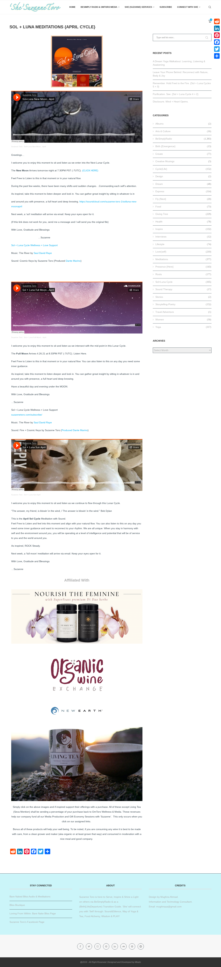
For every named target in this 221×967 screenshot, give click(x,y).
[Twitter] (89, 946)
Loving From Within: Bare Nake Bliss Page (32, 913)
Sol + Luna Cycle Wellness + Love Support (34, 245)
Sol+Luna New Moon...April (35, 146)
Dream (183, 184)
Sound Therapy (183, 289)
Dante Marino (73, 260)
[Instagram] (98, 946)
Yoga (183, 327)
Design (183, 176)
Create (183, 154)
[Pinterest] (106, 946)
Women (183, 319)
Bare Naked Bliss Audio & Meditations (29, 896)
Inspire (183, 229)
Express (183, 191)
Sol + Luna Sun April (32, 495)
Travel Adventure (183, 312)
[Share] (216, 56)
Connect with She (187, 7)
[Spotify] (132, 946)
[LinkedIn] (216, 28)
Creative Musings (183, 161)
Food (183, 206)
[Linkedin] (115, 946)
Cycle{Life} (183, 169)
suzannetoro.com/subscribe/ (26, 414)
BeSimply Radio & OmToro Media (99, 7)
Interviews (183, 236)
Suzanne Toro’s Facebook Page (26, 922)
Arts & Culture (183, 131)
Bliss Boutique (17, 905)
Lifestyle (183, 244)
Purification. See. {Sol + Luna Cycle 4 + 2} (175, 94)
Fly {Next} (183, 199)
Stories (183, 297)
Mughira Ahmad (169, 896)
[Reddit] (216, 21)
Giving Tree (183, 214)
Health (183, 221)
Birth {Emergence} (183, 146)
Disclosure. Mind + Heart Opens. (170, 101)
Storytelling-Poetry (183, 304)
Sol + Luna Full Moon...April (35, 337)
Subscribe (166, 7)
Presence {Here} (183, 266)
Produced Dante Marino (75, 430)
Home (72, 7)
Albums (183, 123)
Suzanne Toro (16, 146)
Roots (183, 274)
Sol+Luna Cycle (183, 281)
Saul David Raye (43, 253)
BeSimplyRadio (183, 138)
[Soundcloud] (123, 946)
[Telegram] (141, 946)
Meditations (183, 259)
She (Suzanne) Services (138, 7)
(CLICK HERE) (90, 170)
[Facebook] (80, 946)
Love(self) (183, 251)
